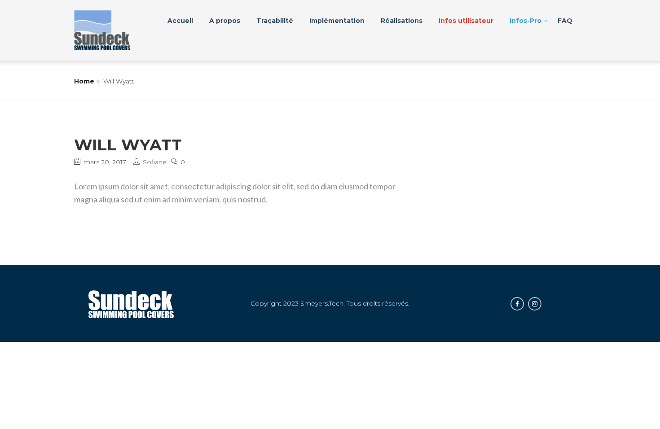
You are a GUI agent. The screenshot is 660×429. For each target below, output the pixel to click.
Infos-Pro (525, 21)
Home (84, 81)
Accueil (180, 21)
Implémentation (337, 21)
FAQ (565, 21)
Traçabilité (274, 21)
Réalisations (401, 21)
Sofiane (155, 162)
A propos (224, 21)
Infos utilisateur (466, 21)
